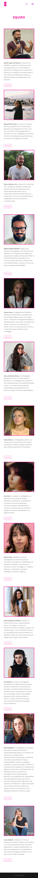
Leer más (7, 85)
